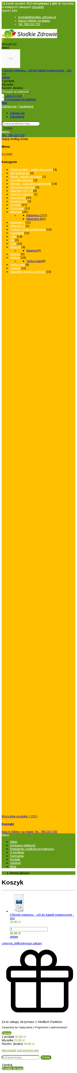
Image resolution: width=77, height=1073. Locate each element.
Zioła (13, 243)
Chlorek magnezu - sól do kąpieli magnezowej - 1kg (36, 70)
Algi (12, 240)
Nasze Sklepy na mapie (17, 831)
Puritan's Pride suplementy (28, 229)
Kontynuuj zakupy (22, 943)
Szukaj (7, 127)
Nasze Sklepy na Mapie (34, 20)
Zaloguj (7, 1033)
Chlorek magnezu (22, 194)
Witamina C (34, 215)
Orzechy (16, 204)
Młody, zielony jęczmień (26, 176)
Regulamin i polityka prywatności (32, 849)
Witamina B (34, 219)
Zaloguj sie (9, 106)
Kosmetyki (17, 233)
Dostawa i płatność (23, 845)
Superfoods (18, 197)
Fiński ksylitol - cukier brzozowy (31, 169)
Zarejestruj (26, 106)
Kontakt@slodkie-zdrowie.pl (37, 17)
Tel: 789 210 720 (29, 24)
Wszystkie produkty (20, 816)
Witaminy (16, 212)
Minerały (15, 247)
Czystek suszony (21, 180)
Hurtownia (17, 856)
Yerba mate (34, 261)
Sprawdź (38, 7)
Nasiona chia (19, 201)
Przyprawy (17, 208)
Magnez (31, 250)
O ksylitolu (17, 852)
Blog (13, 866)
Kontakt (15, 859)
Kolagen (15, 268)
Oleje (13, 236)
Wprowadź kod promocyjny (20, 1050)
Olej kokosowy (20, 173)
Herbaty (15, 257)
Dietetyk (15, 863)
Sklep (13, 842)
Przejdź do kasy (13, 1068)
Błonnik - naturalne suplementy (31, 183)
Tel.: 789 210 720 (13, 135)
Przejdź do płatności (16, 91)
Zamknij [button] (7, 1065)
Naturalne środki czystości (28, 271)
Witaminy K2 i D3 (21, 190)
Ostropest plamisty (23, 187)
